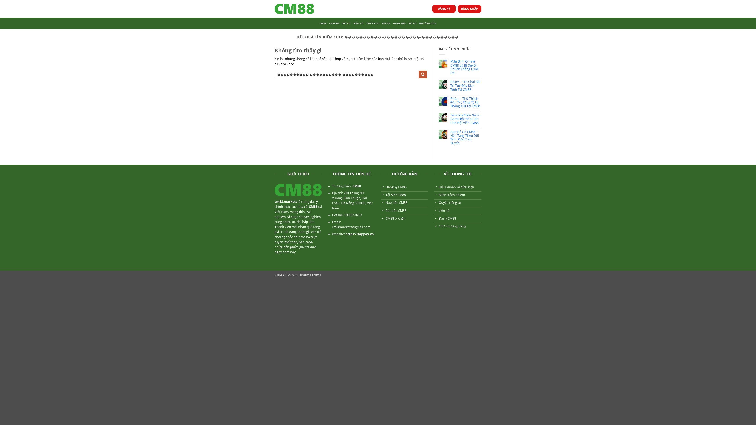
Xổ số (412, 23)
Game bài (399, 23)
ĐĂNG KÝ (444, 9)
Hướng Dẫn (427, 23)
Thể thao (372, 23)
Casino (334, 23)
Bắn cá (359, 23)
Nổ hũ (346, 23)
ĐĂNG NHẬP (469, 9)
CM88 (323, 23)
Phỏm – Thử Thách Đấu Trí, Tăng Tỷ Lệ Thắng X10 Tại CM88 (465, 102)
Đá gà (386, 23)
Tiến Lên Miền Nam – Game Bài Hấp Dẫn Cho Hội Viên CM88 (465, 119)
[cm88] (294, 9)
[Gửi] (423, 74)
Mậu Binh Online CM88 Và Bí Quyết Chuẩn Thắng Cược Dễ (464, 67)
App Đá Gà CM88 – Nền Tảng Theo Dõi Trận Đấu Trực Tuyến (464, 137)
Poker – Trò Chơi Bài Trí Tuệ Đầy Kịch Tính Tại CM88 (465, 85)
